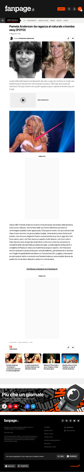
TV (24, 20)
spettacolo (12, 20)
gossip (65, 20)
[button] (73, 38)
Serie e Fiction (43, 20)
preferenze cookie (50, 447)
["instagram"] (10, 406)
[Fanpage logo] (17, 9)
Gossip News (13, 342)
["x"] (21, 406)
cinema (52, 20)
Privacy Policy (48, 434)
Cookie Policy (48, 437)
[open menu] (2, 20)
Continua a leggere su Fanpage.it (42, 269)
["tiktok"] (4, 406)
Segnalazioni (48, 430)
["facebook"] (27, 406)
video (31, 342)
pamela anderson (23, 342)
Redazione (47, 443)
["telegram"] (33, 406)
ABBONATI (61, 9)
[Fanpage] (11, 420)
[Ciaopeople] (75, 466)
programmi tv (32, 20)
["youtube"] (16, 406)
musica (59, 20)
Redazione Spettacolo (26, 38)
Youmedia (47, 427)
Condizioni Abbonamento (52, 440)
